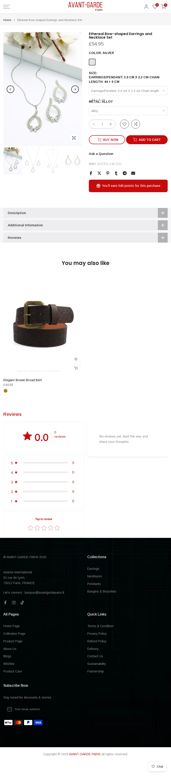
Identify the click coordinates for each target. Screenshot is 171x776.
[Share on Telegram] (125, 173)
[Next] (75, 89)
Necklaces (94, 576)
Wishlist (8, 664)
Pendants (94, 584)
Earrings (93, 568)
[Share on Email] (133, 173)
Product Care (12, 671)
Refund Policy (96, 641)
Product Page (12, 641)
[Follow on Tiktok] (22, 602)
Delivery (93, 649)
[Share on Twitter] (99, 173)
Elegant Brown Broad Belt (22, 380)
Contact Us (95, 656)
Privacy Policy (97, 633)
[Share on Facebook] (91, 173)
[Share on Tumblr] (116, 173)
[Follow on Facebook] (5, 602)
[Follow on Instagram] (14, 602)
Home (7, 20)
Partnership (95, 671)
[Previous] (10, 89)
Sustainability (96, 664)
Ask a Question (101, 154)
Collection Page (14, 633)
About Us (9, 649)
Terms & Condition (100, 626)
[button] (43, 462)
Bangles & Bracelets (101, 591)
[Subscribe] (75, 709)
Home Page (11, 626)
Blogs (7, 656)
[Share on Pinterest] (108, 173)
